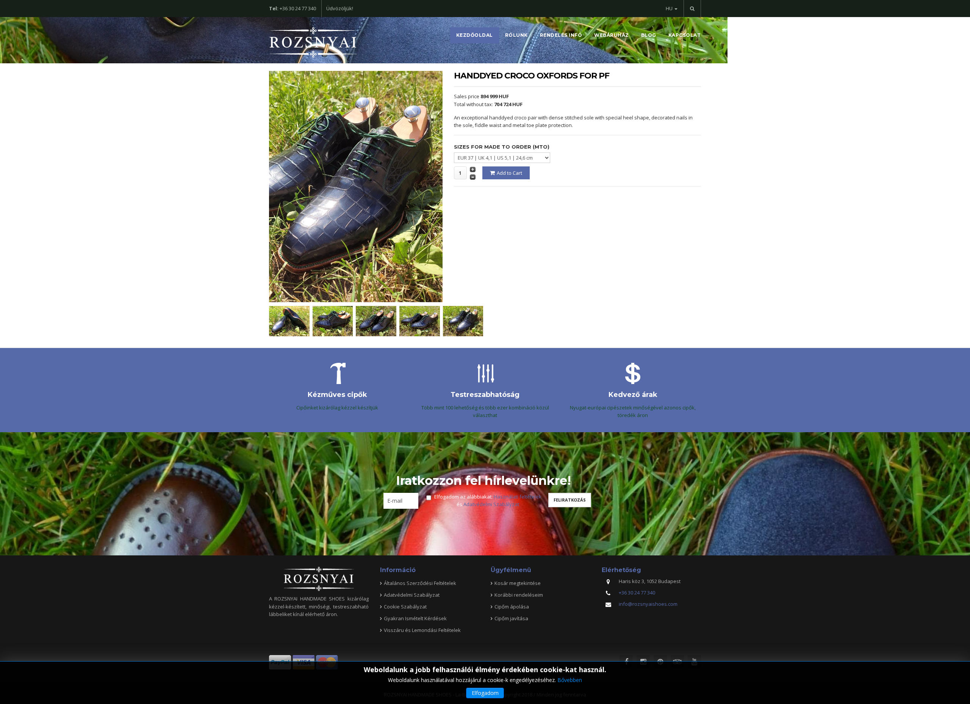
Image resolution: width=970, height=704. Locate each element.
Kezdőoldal (474, 35)
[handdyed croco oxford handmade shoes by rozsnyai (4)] (465, 320)
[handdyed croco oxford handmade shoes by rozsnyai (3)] (291, 320)
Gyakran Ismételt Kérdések (415, 618)
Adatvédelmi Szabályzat (491, 504)
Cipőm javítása (511, 618)
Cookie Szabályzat (405, 606)
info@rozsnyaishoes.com (648, 604)
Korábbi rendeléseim (518, 594)
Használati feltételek (517, 496)
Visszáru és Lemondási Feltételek (422, 630)
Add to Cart (509, 172)
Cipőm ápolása (511, 606)
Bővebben (569, 680)
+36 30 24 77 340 (637, 592)
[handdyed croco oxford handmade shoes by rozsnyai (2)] (377, 320)
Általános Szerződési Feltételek (420, 583)
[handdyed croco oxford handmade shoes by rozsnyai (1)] (421, 320)
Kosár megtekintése (517, 583)
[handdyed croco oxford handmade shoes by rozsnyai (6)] (334, 320)
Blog (648, 35)
